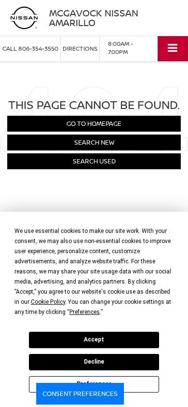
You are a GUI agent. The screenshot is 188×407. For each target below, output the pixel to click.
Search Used (94, 161)
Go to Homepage (94, 123)
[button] (30, 48)
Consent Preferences (80, 393)
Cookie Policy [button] (48, 301)
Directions (80, 48)
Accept (94, 339)
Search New (94, 142)
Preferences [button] (84, 312)
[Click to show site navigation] (173, 48)
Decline (94, 361)
